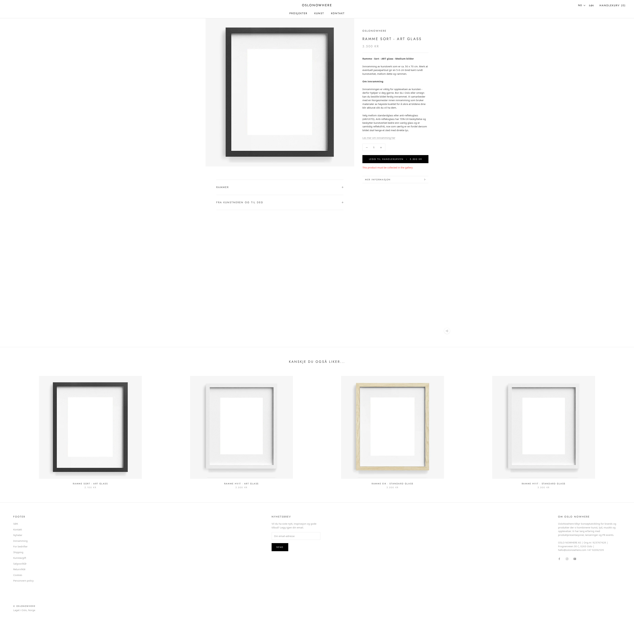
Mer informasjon (378, 179)
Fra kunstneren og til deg (239, 202)
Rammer (222, 187)
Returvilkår (19, 569)
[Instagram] (567, 559)
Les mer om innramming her (378, 137)
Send (279, 547)
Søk (591, 5)
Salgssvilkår (20, 563)
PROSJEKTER (298, 13)
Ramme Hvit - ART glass (241, 483)
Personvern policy (23, 580)
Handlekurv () (612, 5)
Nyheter (17, 535)
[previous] (10, 428)
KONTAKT (338, 13)
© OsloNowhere (24, 606)
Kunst (319, 13)
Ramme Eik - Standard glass (392, 483)
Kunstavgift (19, 557)
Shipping (18, 552)
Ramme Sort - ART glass (90, 483)
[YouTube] (575, 559)
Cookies (17, 575)
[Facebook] (559, 559)
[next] (623, 428)
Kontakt (17, 529)
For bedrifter (20, 546)
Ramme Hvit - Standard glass (543, 483)
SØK (15, 523)
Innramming (20, 540)
